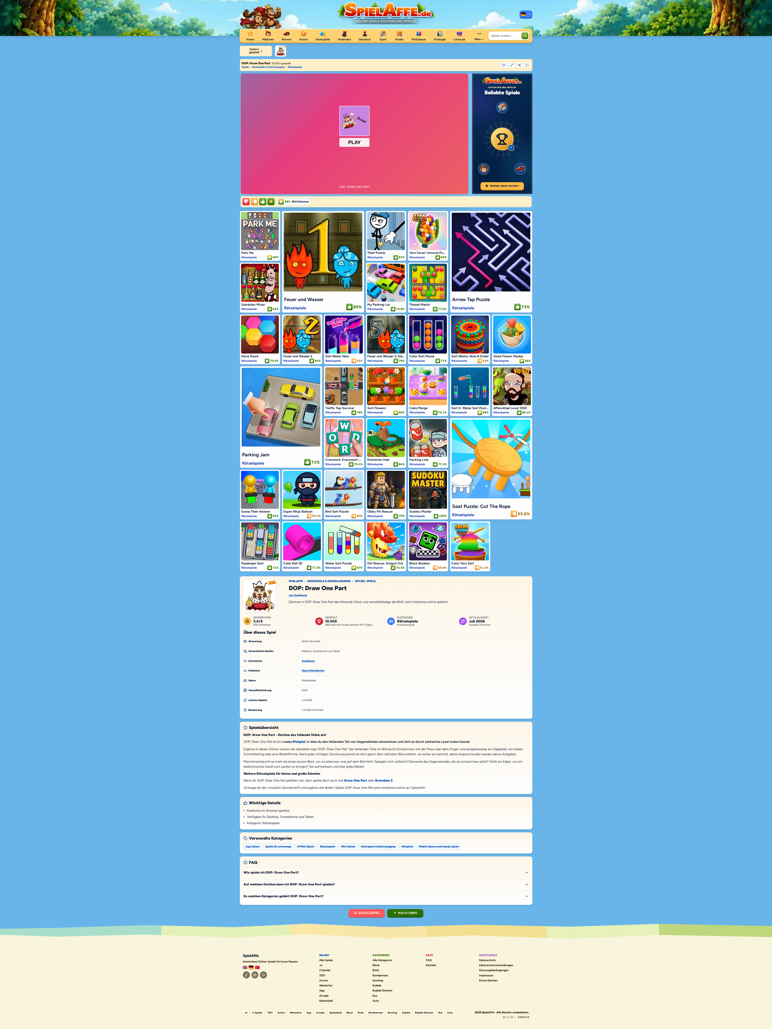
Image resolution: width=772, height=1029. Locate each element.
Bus (375, 995)
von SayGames (298, 595)
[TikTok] (246, 974)
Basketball (326, 1000)
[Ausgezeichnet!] (271, 201)
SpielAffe (296, 581)
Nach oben (407, 913)
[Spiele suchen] (525, 35)
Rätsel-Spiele (365, 581)
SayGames (308, 660)
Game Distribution (313, 670)
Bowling (378, 980)
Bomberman (380, 975)
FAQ (429, 960)
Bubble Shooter (382, 990)
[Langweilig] (246, 201)
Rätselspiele (295, 67)
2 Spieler (325, 970)
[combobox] (504, 36)
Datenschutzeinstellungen (496, 965)
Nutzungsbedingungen (494, 970)
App (321, 990)
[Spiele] (525, 14)
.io (320, 965)
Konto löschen (488, 980)
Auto (376, 1000)
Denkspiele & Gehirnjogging (268, 67)
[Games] (245, 967)
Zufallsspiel (369, 913)
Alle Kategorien (382, 960)
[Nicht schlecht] (254, 201)
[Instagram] (255, 974)
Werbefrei (325, 985)
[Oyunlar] (257, 967)
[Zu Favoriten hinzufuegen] (503, 65)
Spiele (245, 67)
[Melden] (527, 65)
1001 (322, 975)
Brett (376, 970)
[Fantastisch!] (262, 201)
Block (376, 965)
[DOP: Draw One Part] (280, 51)
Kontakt (431, 965)
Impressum (486, 975)
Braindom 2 (384, 780)
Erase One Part (355, 780)
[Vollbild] (511, 65)
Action (323, 980)
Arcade (324, 995)
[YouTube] (263, 974)
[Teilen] (519, 65)
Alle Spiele (326, 960)
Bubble (377, 985)
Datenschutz (487, 960)
